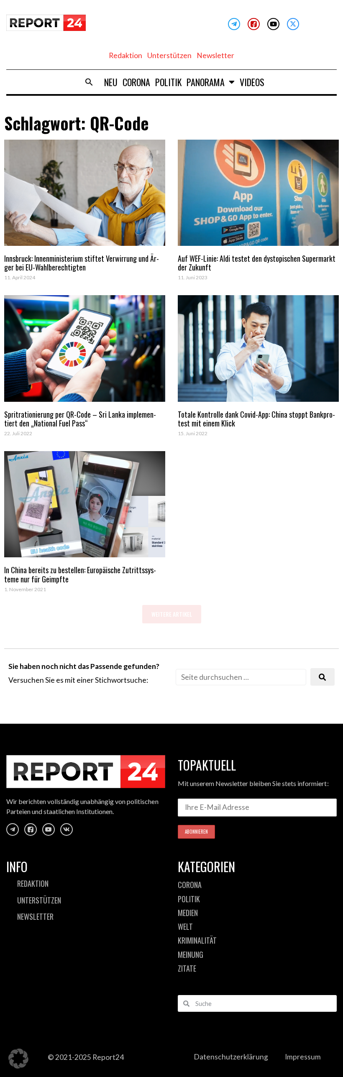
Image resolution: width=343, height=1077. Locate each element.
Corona (136, 82)
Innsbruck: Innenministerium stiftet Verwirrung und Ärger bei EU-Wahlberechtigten (81, 263)
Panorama (206, 82)
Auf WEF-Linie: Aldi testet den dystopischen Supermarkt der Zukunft (256, 263)
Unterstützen (169, 55)
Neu (111, 82)
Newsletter (215, 55)
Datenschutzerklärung (231, 1056)
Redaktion (125, 55)
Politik (168, 82)
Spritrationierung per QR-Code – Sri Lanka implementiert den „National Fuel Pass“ (80, 419)
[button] (89, 82)
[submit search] (322, 677)
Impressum (303, 1056)
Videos (252, 82)
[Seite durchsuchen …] (241, 677)
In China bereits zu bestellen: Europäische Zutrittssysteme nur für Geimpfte (80, 574)
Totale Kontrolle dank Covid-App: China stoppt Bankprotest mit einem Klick (256, 419)
